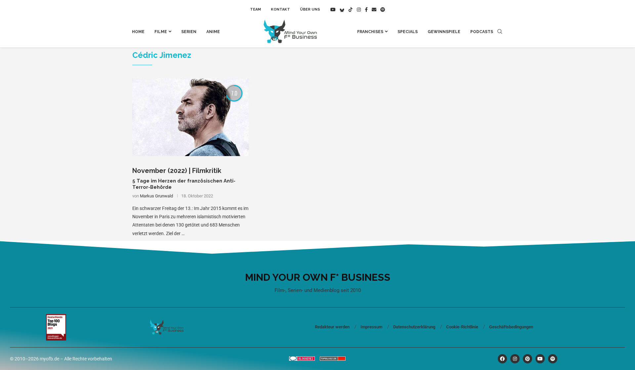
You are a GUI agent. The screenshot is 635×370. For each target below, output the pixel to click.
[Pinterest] (527, 358)
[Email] (374, 9)
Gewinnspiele (444, 31)
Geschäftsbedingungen (511, 326)
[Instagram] (359, 9)
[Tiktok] (350, 9)
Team (255, 9)
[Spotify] (382, 9)
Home (138, 31)
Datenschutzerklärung (414, 326)
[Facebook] (366, 9)
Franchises (370, 31)
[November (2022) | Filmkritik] (190, 117)
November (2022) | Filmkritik (176, 171)
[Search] (499, 31)
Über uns (310, 9)
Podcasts (481, 31)
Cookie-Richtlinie (462, 326)
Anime (213, 31)
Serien (188, 31)
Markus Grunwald (156, 195)
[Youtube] (333, 9)
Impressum (371, 326)
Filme (160, 31)
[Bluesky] (342, 9)
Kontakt (280, 9)
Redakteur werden (332, 326)
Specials (408, 31)
